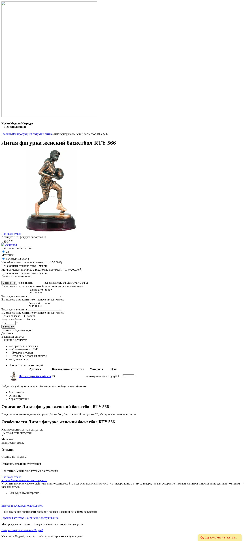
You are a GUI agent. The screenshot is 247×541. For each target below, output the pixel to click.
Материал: (7, 254)
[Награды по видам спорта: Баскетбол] (9, 244)
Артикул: (7, 237)
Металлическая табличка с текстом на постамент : (32, 269)
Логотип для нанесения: (16, 276)
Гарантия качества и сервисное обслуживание (29, 517)
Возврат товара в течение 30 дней (22, 530)
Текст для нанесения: (14, 296)
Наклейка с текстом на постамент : (23, 262)
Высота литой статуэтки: (16, 248)
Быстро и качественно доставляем (22, 505)
